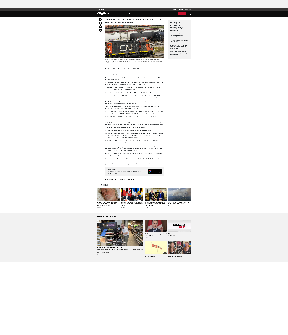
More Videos (186, 217)
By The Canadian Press (111, 67)
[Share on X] (100, 19)
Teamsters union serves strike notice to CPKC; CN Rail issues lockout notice (133, 21)
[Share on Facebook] (100, 23)
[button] (174, 9)
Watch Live (182, 14)
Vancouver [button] (100, 9)
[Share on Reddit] (100, 26)
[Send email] (100, 30)
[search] (190, 14)
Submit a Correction (112, 179)
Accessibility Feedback (127, 179)
